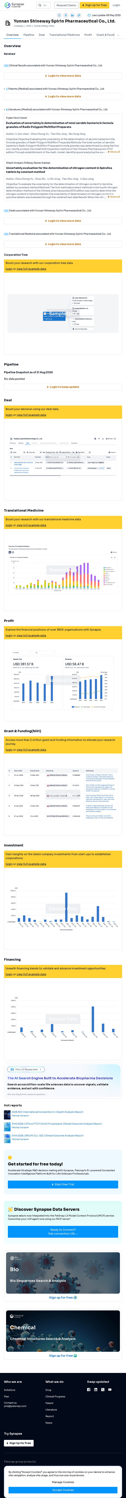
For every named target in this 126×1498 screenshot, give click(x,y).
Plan (6, 1396)
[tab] (12, 35)
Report (49, 1416)
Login (116, 5)
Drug (48, 1390)
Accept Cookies (63, 1490)
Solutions (9, 1390)
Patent (49, 1403)
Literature (51, 1409)
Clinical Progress (55, 1396)
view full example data (31, 269)
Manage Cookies (63, 1482)
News (48, 1422)
